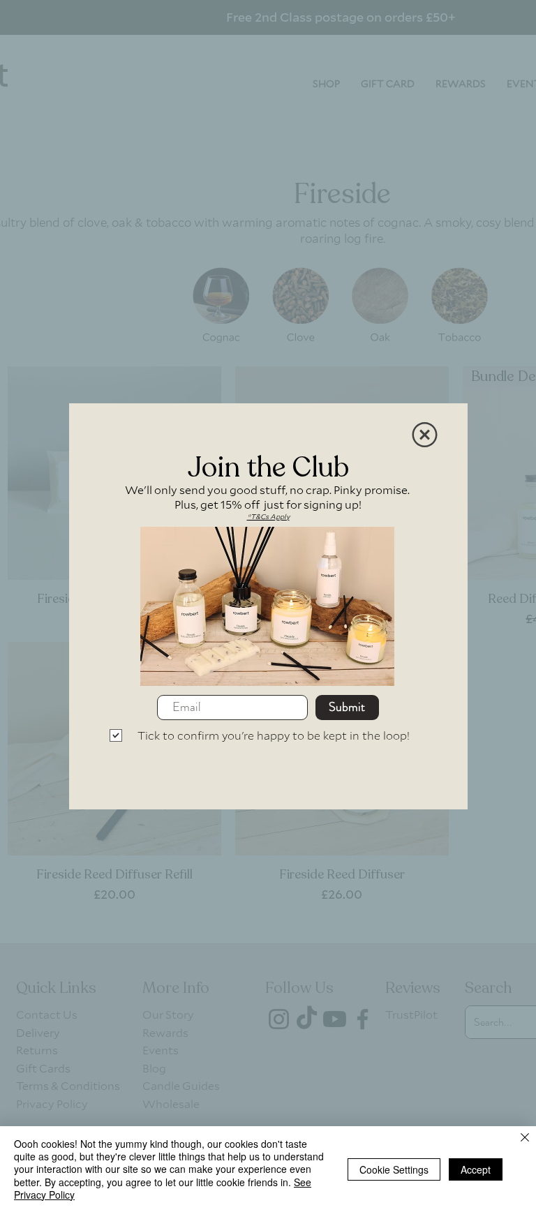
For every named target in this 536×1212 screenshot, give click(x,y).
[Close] (524, 1138)
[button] (424, 434)
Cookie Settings (394, 1169)
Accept (476, 1169)
